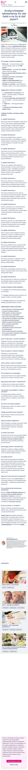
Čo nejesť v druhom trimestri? (10, 311)
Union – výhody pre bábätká (10, 605)
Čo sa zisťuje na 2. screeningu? (10, 314)
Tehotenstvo (10, 4)
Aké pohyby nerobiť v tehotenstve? (12, 327)
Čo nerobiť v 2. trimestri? (9, 334)
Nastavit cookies (14, 764)
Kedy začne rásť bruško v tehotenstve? (13, 316)
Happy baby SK (4, 4)
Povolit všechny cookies (14, 761)
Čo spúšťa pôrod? (7, 329)
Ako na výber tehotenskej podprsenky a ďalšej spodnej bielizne (14, 647)
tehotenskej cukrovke (15, 501)
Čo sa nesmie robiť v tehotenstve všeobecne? (14, 333)
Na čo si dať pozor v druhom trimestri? (13, 309)
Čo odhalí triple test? (8, 325)
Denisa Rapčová (14, 25)
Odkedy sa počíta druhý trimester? (12, 322)
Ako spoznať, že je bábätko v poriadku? (13, 318)
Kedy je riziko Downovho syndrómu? (12, 331)
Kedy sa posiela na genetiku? (10, 323)
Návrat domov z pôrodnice (10, 584)
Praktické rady (10, 587)
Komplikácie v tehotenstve (15, 629)
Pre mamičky (21, 607)
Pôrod (4, 587)
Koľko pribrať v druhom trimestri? (12, 312)
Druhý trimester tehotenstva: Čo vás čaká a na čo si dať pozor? (13, 6)
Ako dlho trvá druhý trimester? (11, 320)
